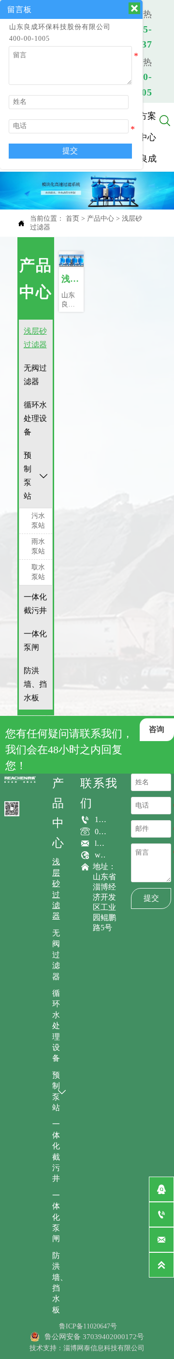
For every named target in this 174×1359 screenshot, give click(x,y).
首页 (72, 218)
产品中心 (100, 218)
